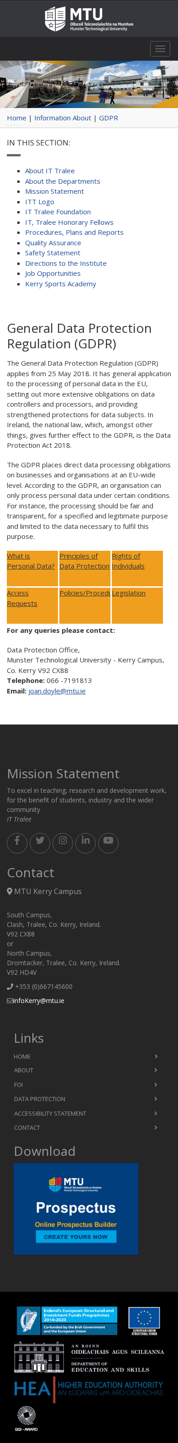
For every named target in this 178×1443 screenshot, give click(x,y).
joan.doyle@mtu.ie (57, 690)
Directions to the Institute (66, 263)
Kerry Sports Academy (60, 283)
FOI (18, 1085)
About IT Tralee (50, 170)
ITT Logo (39, 201)
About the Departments (62, 181)
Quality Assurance (53, 242)
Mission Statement (54, 191)
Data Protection (39, 1099)
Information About (62, 117)
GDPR (108, 117)
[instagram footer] (62, 843)
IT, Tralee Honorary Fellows (69, 222)
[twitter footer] (40, 843)
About (23, 1070)
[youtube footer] (108, 843)
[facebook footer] (17, 843)
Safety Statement (52, 252)
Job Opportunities (53, 273)
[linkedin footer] (85, 843)
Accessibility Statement (50, 1113)
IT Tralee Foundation (58, 211)
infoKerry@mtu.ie (38, 1000)
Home (16, 117)
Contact (27, 1127)
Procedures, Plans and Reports (74, 232)
